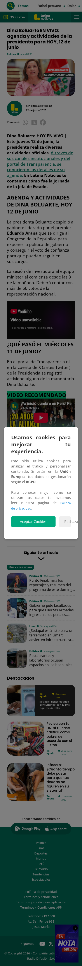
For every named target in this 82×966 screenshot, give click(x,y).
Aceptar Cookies (33, 521)
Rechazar (67, 521)
